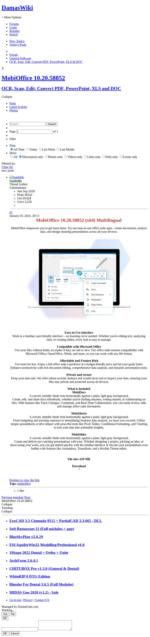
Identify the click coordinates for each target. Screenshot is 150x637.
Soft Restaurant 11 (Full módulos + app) (41, 529)
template (18, 497)
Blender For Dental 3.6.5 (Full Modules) (41, 584)
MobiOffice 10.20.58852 (33, 77)
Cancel (15, 633)
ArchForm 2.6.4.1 (23, 561)
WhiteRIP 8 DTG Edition (29, 576)
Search (13, 34)
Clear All (7, 167)
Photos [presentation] (13, 110)
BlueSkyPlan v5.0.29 (26, 537)
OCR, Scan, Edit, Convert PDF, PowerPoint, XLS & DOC (46, 61)
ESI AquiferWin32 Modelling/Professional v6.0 (47, 545)
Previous (7, 497)
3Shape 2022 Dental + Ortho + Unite (38, 553)
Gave (20, 201)
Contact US (42, 600)
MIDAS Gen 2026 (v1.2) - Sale (33, 592)
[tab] (78, 103)
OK (5, 618)
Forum (13, 54)
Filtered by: (9, 163)
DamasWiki (17, 7)
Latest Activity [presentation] (18, 107)
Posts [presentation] (12, 103)
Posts (20, 194)
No (12, 614)
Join (20, 191)
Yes (5, 614)
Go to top (15, 600)
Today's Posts (17, 44)
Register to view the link (24, 480)
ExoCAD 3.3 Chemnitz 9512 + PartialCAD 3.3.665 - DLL (55, 521)
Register (14, 31)
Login (13, 27)
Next (27, 497)
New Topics (16, 41)
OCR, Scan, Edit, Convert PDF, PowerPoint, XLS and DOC (61, 88)
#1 (10, 212)
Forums (14, 24)
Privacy (28, 600)
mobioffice (24, 483)
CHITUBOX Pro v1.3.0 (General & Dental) (44, 569)
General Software (20, 58)
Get (19, 198)
